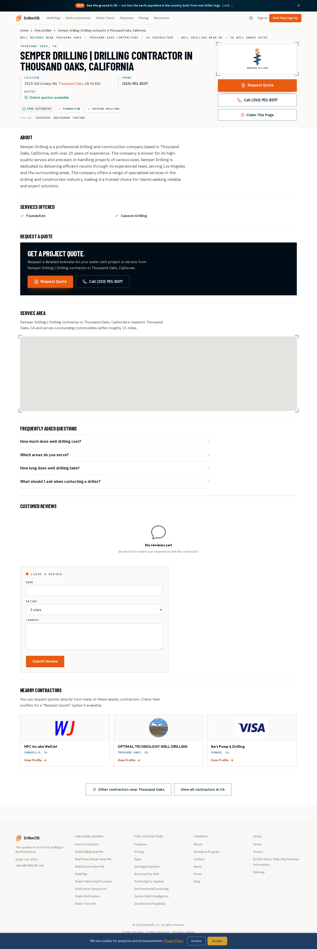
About (198, 844)
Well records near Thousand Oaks (50, 37)
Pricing (143, 18)
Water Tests (105, 18)
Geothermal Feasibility (149, 904)
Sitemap (259, 872)
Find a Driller (43, 30)
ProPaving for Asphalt (149, 881)
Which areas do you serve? (44, 454)
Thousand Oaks (70, 83)
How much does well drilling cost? (50, 441)
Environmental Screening (151, 889)
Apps (138, 859)
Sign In (262, 18)
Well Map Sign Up (285, 18)
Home (24, 30)
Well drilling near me (202, 37)
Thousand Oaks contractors (114, 37)
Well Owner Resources (91, 889)
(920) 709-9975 (27, 860)
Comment (32, 620)
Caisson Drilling (106, 108)
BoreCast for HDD (146, 874)
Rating (31, 601)
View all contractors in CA (203, 789)
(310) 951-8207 (135, 83)
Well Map (53, 18)
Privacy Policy (174, 941)
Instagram (61, 117)
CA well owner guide (249, 37)
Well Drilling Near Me (89, 852)
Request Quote (261, 85)
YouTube (79, 117)
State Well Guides (87, 896)
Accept (217, 941)
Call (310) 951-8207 (261, 100)
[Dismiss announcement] (298, 5)
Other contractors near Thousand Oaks (131, 789)
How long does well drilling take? (50, 467)
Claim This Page (260, 114)
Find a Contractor (78, 18)
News (198, 867)
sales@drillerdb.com (30, 865)
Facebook (43, 117)
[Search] (251, 18)
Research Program (206, 852)
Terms (257, 844)
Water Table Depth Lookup (93, 881)
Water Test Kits (85, 904)
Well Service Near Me (89, 867)
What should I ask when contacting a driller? (60, 481)
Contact (199, 859)
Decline (196, 941)
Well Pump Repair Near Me (93, 859)
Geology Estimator (147, 867)
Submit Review (45, 661)
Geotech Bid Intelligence (151, 896)
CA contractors (160, 37)
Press (198, 874)
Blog (197, 881)
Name (29, 582)
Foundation (71, 108)
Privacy (258, 852)
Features (126, 18)
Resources (161, 18)
